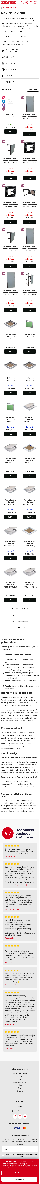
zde (10, 1168)
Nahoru (21, 628)
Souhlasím (19, 1179)
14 (26, 616)
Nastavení (19, 1173)
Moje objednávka (20, 1073)
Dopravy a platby (20, 1082)
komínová (11, 44)
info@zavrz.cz (22, 1106)
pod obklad (12, 39)
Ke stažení (20, 1079)
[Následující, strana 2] (20, 615)
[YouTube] (25, 1116)
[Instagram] (20, 1116)
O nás (20, 1088)
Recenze (20, 1076)
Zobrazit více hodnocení (25, 837)
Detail (10, 131)
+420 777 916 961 (21, 1111)
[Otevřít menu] (35, 2)
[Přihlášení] (26, 2)
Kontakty (20, 1091)
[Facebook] (15, 1116)
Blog (20, 1085)
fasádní (23, 44)
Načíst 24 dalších (20, 608)
